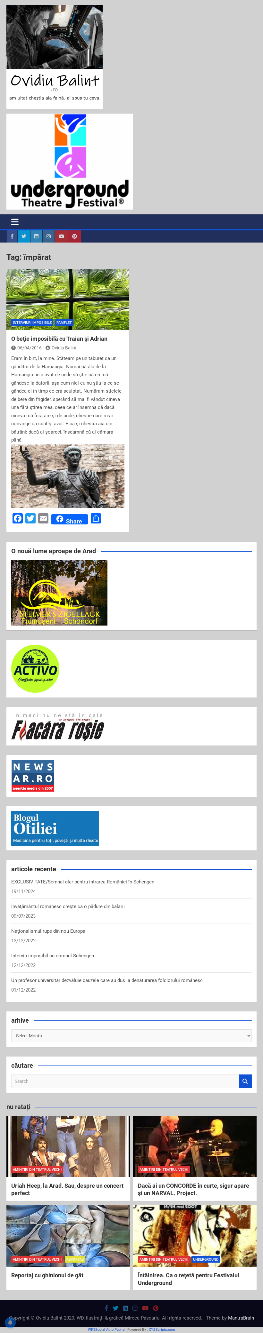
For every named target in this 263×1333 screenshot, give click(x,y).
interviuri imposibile (32, 323)
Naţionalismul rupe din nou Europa (48, 931)
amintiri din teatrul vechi (37, 1170)
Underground (205, 1259)
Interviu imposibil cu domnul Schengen (52, 956)
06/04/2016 (29, 347)
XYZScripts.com (162, 1330)
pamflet (64, 323)
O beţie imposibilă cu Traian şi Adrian (59, 338)
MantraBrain (241, 1318)
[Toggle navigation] (14, 221)
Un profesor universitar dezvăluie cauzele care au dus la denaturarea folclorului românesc (107, 980)
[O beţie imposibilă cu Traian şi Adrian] (67, 300)
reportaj (75, 1259)
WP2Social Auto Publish (107, 1330)
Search (245, 1081)
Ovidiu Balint (64, 347)
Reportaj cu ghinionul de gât (47, 1275)
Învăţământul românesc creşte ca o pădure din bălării (68, 906)
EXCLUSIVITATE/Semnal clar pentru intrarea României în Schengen (82, 882)
